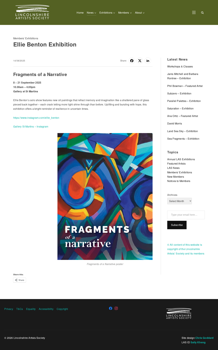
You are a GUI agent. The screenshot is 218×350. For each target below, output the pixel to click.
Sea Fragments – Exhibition (183, 138)
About (138, 12)
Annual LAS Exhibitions (181, 159)
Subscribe (177, 225)
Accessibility (46, 309)
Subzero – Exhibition (179, 93)
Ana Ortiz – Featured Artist (182, 116)
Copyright (62, 309)
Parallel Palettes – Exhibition (184, 101)
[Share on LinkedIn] (148, 61)
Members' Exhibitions (25, 38)
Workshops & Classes (180, 66)
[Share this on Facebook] (132, 61)
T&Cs (19, 309)
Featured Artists (176, 163)
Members (123, 12)
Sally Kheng (198, 342)
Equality (31, 309)
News (90, 12)
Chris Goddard (204, 338)
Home (80, 12)
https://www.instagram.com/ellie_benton (36, 117)
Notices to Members (178, 181)
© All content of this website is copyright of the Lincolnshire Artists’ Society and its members (185, 249)
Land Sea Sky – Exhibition (182, 131)
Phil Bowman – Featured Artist (185, 86)
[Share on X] (140, 61)
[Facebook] (110, 308)
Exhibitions (105, 12)
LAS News (173, 168)
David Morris (174, 123)
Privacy (8, 309)
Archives (172, 195)
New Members (175, 176)
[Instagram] (116, 308)
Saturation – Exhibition (180, 108)
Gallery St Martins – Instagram (30, 126)
